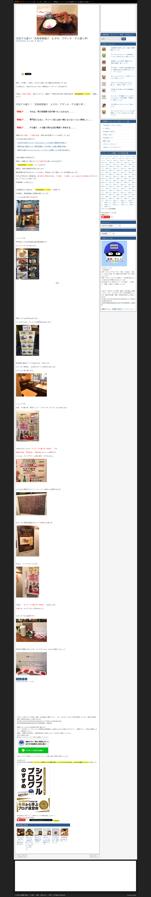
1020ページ (116, 202)
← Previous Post (21, 856)
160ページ (108, 164)
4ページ (122, 156)
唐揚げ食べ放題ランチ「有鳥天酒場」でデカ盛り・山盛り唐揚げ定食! (42, 146)
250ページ (108, 168)
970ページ (108, 200)
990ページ (124, 200)
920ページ (104, 198)
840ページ (112, 194)
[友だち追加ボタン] (33, 754)
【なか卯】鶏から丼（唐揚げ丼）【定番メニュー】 (55, 840)
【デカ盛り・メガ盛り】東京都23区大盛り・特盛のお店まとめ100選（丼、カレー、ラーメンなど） (123, 69)
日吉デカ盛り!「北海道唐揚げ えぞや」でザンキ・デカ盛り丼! (52, 38)
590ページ (127, 182)
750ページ (112, 190)
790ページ (108, 192)
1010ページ (107, 202)
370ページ (131, 172)
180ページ (124, 164)
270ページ (124, 168)
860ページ (127, 194)
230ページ (127, 166)
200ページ (104, 166)
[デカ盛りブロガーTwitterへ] (114, 266)
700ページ (108, 188)
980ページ (116, 200)
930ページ (112, 198)
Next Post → (95, 856)
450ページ (124, 176)
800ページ (116, 192)
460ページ (131, 176)
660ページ (112, 186)
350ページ (116, 172)
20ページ (108, 158)
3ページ (116, 156)
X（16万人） (107, 128)
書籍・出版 (106, 141)
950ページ (127, 198)
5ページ (128, 156)
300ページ (112, 170)
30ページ (115, 158)
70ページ (109, 160)
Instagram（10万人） (109, 131)
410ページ (127, 174)
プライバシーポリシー (109, 144)
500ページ (127, 178)
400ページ (119, 174)
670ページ (119, 186)
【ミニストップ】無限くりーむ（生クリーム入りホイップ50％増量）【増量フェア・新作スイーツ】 (123, 98)
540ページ (124, 180)
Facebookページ (108, 138)
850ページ (119, 194)
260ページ (116, 168)
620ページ (116, 184)
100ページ (130, 160)
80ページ (116, 160)
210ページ (112, 166)
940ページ (119, 198)
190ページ (131, 164)
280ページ (131, 168)
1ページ (103, 156)
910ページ (131, 196)
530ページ (116, 180)
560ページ (104, 182)
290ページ (104, 170)
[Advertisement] (57, 57)
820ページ (131, 192)
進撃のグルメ (20, 1)
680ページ (127, 186)
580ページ (119, 182)
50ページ (128, 158)
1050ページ (107, 204)
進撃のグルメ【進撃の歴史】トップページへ (117, 309)
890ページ (116, 196)
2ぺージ (110, 156)
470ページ (104, 178)
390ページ (112, 174)
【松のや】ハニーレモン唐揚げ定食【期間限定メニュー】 (46, 841)
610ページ (108, 184)
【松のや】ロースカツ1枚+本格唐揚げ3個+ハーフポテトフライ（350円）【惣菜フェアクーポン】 (29, 843)
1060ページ (116, 204)
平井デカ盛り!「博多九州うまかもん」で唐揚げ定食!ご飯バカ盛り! (20, 841)
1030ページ (124, 202)
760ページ (119, 190)
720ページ (124, 188)
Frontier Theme (131, 895)
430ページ (108, 176)
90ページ (123, 160)
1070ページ (124, 204)
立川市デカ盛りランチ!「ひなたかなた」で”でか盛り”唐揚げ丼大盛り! (42, 143)
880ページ (108, 196)
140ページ (127, 162)
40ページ (121, 158)
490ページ (119, 178)
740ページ (104, 190)
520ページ (108, 180)
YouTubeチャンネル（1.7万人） (112, 125)
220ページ (119, 166)
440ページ (116, 176)
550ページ (131, 180)
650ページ (104, 186)
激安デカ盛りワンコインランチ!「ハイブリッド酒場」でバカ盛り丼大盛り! (43, 150)
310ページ (119, 170)
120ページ (112, 162)
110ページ (104, 162)
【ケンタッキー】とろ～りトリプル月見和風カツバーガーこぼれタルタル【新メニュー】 (123, 113)
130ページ (119, 162)
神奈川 (39, 41)
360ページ (124, 172)
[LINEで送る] (23, 74)
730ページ (131, 188)
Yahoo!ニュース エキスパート (112, 147)
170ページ (116, 164)
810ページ (124, 192)
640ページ (131, 184)
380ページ (104, 174)
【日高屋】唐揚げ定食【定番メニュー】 (64, 839)
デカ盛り (31, 41)
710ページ (116, 188)
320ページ (127, 170)
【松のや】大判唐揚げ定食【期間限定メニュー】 (37, 840)
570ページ (112, 182)
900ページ (124, 196)
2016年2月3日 (22, 41)
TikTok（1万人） (108, 135)
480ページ (112, 178)
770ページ (127, 190)
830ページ (104, 194)
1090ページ (107, 206)
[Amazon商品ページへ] (33, 811)
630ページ (124, 184)
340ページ (108, 172)
